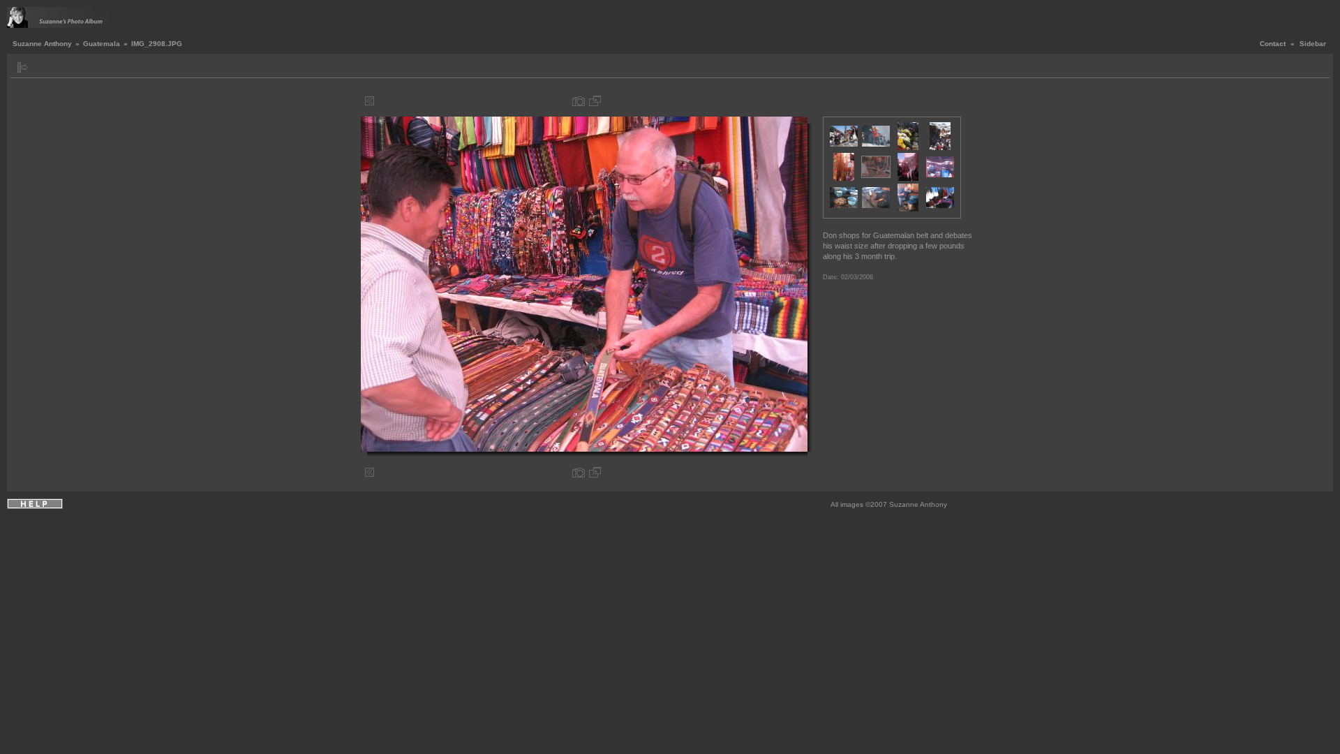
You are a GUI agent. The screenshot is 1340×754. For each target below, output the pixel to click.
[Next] (793, 101)
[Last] (803, 101)
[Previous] (380, 101)
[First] (369, 101)
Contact (1273, 43)
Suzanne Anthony (42, 43)
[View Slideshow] (39, 67)
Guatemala (101, 43)
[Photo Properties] (578, 101)
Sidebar (1313, 43)
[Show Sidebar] (22, 67)
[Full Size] (595, 101)
